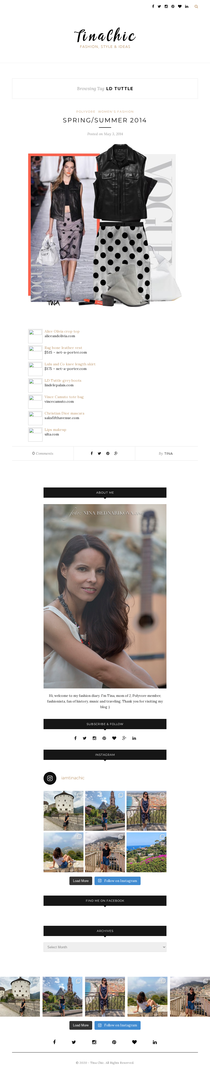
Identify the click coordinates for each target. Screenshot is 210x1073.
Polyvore (86, 111)
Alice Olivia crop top (62, 331)
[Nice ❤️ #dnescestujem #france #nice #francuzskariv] (146, 811)
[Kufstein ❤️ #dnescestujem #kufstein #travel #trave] (63, 811)
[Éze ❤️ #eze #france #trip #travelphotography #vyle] (63, 852)
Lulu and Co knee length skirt (70, 364)
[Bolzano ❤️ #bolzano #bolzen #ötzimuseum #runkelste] (105, 811)
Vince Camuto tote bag (64, 397)
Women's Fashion (116, 111)
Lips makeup (55, 429)
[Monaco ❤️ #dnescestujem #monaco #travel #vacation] (105, 852)
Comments (42, 453)
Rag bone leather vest (63, 347)
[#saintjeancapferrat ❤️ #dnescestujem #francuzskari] (146, 852)
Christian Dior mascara (64, 413)
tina (168, 453)
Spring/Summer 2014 (105, 120)
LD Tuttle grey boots (63, 380)
